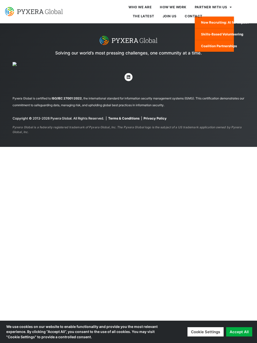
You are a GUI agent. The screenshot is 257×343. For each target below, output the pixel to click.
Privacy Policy (155, 118)
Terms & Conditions (124, 118)
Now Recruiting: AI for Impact (217, 22)
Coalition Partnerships (217, 46)
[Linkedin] (128, 77)
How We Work (173, 7)
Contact (194, 16)
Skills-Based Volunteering (217, 34)
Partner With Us (211, 7)
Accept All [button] (239, 331)
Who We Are (140, 7)
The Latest (143, 16)
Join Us (170, 16)
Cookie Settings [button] (205, 331)
